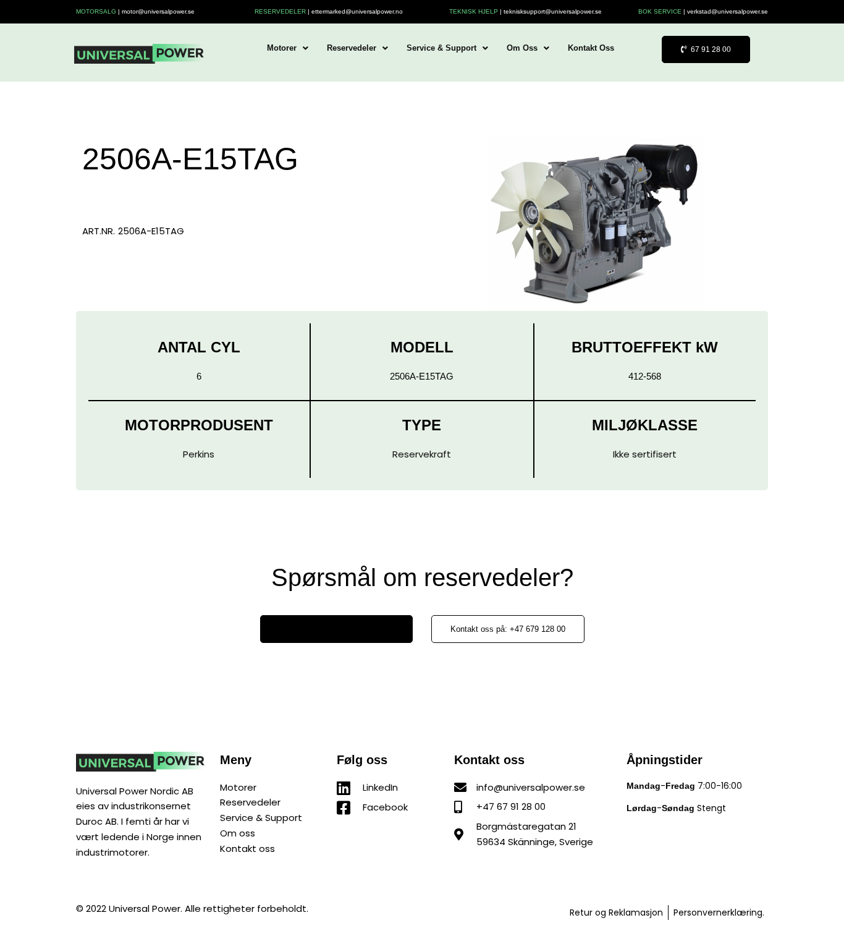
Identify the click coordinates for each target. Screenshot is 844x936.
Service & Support (441, 48)
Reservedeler (351, 48)
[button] (288, 48)
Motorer (282, 48)
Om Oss (522, 48)
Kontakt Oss (591, 48)
